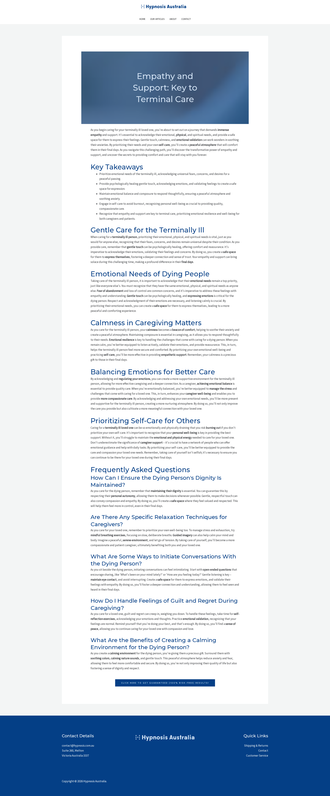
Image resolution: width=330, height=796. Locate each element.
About (173, 18)
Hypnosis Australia (94, 781)
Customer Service (257, 755)
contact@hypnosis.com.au (78, 745)
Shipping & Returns (256, 745)
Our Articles (157, 18)
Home (142, 18)
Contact (186, 18)
